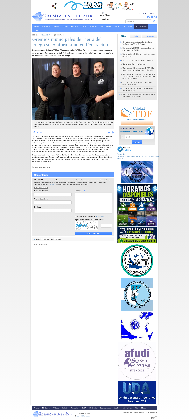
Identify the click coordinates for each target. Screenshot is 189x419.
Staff (140, 14)
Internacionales (105, 26)
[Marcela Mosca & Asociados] (154, 417)
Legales (116, 26)
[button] (38, 93)
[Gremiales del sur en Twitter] (148, 17)
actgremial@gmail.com (83, 416)
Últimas (123, 36)
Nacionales (93, 26)
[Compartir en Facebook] (34, 132)
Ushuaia (56, 26)
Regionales (74, 26)
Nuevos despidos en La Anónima (133, 64)
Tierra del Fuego (141, 26)
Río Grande (46, 26)
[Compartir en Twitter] (37, 132)
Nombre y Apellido (41, 191)
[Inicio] (62, 17)
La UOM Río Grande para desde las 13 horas (138, 60)
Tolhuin (65, 26)
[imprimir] (112, 132)
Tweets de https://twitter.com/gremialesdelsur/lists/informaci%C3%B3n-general (138, 156)
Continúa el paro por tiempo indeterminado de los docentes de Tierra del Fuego (138, 43)
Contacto (145, 14)
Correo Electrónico (41, 199)
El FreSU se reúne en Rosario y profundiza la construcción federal (138, 83)
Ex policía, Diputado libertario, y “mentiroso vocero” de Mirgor (137, 89)
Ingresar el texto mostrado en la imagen (89, 220)
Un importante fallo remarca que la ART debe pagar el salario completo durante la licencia (138, 69)
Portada (36, 26)
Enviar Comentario (93, 233)
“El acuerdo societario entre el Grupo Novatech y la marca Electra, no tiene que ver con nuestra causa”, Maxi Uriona (138, 76)
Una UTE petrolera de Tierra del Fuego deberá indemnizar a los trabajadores (138, 95)
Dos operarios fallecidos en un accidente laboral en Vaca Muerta (138, 55)
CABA (84, 26)
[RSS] (155, 17)
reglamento (52, 184)
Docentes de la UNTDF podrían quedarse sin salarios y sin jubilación (138, 49)
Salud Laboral (127, 26)
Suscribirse (137, 142)
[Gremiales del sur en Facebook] (152, 17)
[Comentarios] (109, 132)
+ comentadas (149, 36)
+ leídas (135, 36)
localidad (37, 207)
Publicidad (153, 14)
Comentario (79, 191)
